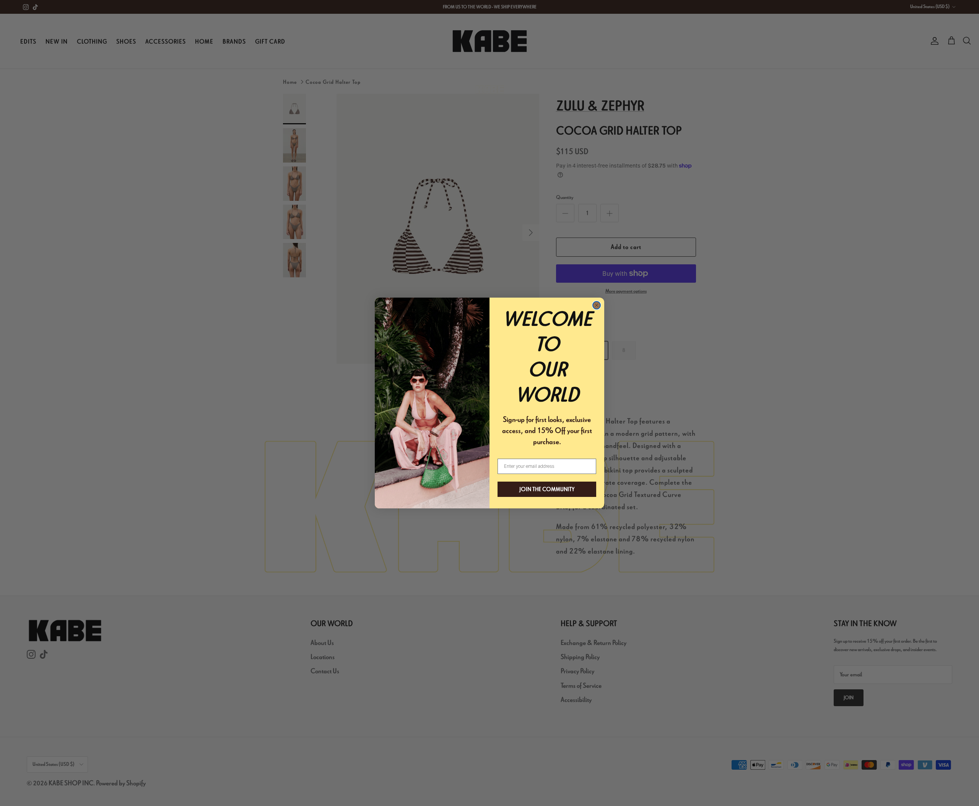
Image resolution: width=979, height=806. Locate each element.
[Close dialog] (596, 305)
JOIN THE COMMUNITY (546, 489)
